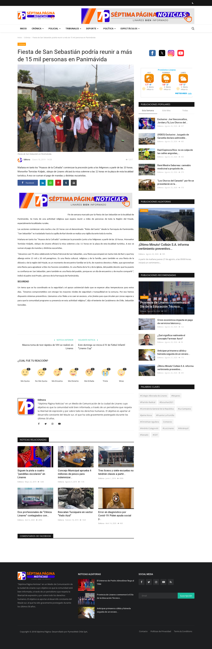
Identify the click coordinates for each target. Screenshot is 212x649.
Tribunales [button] (72, 28)
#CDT (155, 434)
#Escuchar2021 (166, 402)
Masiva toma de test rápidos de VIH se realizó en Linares (47, 347)
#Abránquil (183, 428)
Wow (121, 381)
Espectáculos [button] (129, 28)
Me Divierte (73, 381)
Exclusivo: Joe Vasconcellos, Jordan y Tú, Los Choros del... (172, 121)
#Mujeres (175, 395)
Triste (105, 381)
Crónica (27, 37)
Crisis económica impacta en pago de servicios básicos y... (175, 321)
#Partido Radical (147, 402)
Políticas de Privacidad (161, 631)
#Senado (144, 434)
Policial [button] (54, 28)
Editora (27, 159)
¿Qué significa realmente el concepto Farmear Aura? (171, 337)
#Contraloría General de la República (157, 408)
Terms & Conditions (183, 631)
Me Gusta (25, 381)
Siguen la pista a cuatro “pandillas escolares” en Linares (31, 474)
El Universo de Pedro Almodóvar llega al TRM (115, 582)
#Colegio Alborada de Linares (153, 395)
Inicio (23, 28)
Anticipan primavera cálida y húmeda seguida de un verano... (173, 352)
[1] (192, 3)
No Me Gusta (41, 381)
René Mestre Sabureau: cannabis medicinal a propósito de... (174, 167)
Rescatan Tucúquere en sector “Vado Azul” (75, 514)
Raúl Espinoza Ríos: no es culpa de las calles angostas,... (175, 151)
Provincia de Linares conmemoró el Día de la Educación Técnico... (115, 596)
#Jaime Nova (146, 415)
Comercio (167, 421)
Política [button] (108, 28)
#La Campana (184, 408)
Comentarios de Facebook (35, 536)
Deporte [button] (91, 28)
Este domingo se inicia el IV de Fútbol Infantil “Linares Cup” (101, 347)
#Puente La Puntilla (165, 415)
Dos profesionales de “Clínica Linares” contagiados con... (35, 514)
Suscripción (186, 595)
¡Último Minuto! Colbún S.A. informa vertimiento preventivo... (164, 247)
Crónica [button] (37, 28)
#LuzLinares (168, 428)
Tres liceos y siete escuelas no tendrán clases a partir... (116, 472)
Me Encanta (57, 381)
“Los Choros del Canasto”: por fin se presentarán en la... (175, 182)
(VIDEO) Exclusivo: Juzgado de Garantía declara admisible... (173, 136)
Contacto (143, 631)
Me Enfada (89, 381)
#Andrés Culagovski (149, 428)
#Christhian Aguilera (149, 421)
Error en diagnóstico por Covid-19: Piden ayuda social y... (114, 515)
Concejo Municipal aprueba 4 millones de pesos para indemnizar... (74, 474)
